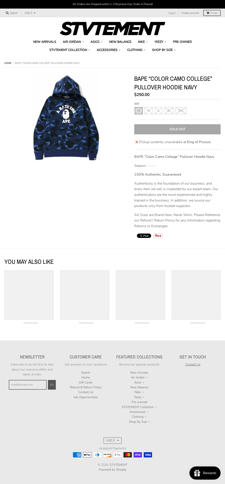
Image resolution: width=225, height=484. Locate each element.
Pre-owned (139, 402)
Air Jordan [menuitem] (72, 42)
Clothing (137, 417)
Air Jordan (138, 377)
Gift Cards (86, 382)
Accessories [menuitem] (107, 50)
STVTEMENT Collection (138, 407)
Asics (137, 382)
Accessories (138, 412)
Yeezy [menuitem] (158, 42)
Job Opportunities (86, 397)
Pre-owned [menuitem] (182, 42)
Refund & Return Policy (86, 387)
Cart (214, 13)
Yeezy (138, 397)
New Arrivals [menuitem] (44, 42)
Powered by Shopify (112, 470)
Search (85, 373)
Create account (190, 13)
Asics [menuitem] (95, 42)
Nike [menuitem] (141, 42)
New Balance (139, 387)
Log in (172, 13)
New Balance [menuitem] (120, 42)
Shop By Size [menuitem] (162, 50)
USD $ (28, 13)
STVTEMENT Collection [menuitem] (68, 50)
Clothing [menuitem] (134, 50)
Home (7, 63)
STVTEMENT (118, 465)
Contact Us (85, 392)
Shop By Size (138, 422)
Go (52, 384)
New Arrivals (139, 373)
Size (136, 103)
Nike (138, 392)
